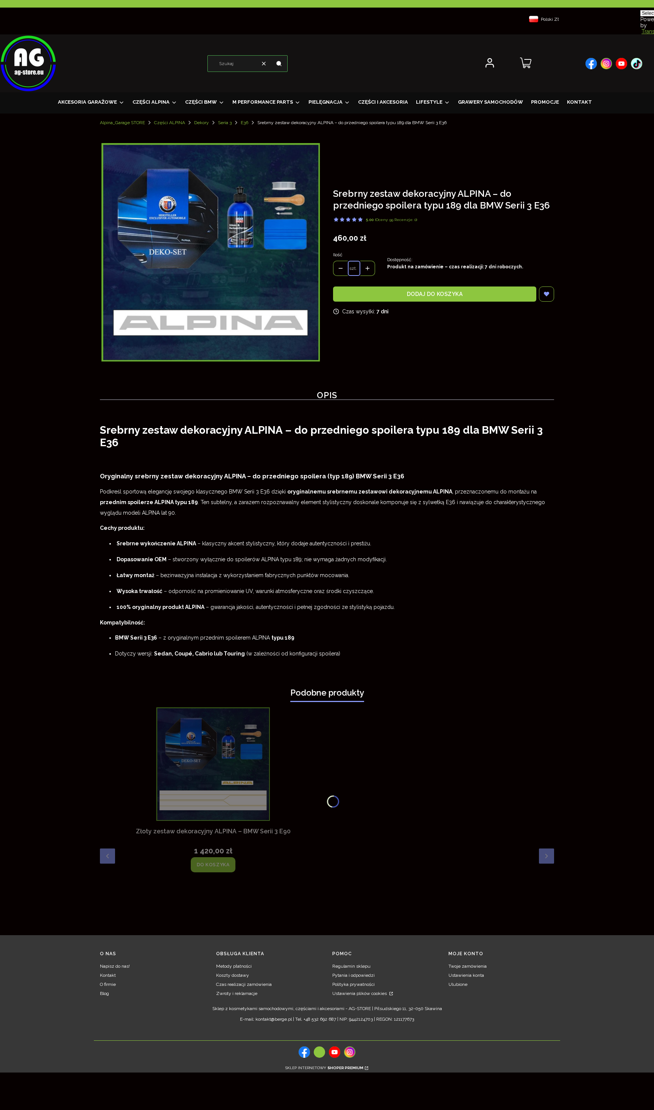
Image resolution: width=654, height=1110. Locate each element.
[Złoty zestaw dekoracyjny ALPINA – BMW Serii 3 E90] (213, 764)
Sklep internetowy (324, 1068)
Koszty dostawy (232, 975)
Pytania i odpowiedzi (353, 975)
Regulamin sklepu (351, 966)
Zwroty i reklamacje (236, 993)
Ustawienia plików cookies (360, 993)
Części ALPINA (169, 122)
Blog (104, 993)
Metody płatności (234, 966)
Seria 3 (225, 122)
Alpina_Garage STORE (122, 122)
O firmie (108, 984)
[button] (279, 63)
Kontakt (108, 975)
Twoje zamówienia (467, 966)
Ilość (338, 254)
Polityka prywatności (353, 984)
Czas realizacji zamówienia (244, 984)
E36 (244, 122)
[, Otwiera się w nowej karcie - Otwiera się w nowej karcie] (591, 63)
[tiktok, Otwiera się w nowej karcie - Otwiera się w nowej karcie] (319, 1052)
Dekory (201, 122)
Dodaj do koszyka (435, 294)
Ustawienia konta (466, 975)
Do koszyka (213, 864)
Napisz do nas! (115, 966)
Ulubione (457, 984)
